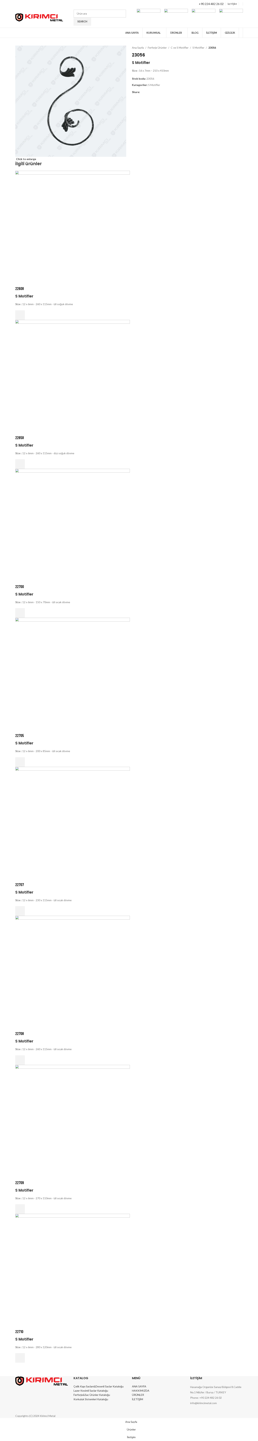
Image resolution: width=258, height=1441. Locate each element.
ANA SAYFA (139, 1386)
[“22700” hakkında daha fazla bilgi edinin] (20, 613)
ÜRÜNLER (138, 1394)
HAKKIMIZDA (140, 1390)
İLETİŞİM (137, 1399)
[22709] (72, 1121)
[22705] (72, 674)
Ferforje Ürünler (157, 47)
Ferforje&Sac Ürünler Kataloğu (92, 1394)
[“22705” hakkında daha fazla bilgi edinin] (20, 762)
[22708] (72, 973)
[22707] (72, 823)
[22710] (72, 1270)
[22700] (72, 526)
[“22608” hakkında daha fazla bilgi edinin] (20, 315)
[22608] (72, 228)
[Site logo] (39, 17)
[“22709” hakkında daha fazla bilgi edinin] (20, 1209)
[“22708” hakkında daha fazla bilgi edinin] (20, 1060)
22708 (19, 1033)
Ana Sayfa (138, 47)
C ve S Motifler (179, 47)
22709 (19, 1182)
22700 (19, 586)
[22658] (72, 376)
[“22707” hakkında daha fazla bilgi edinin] (20, 911)
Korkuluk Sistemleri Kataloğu (91, 1399)
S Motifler (198, 47)
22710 (19, 1331)
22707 (19, 884)
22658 (19, 437)
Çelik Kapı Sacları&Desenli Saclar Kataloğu (99, 1386)
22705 (19, 735)
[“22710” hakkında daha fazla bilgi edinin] (20, 1358)
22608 (19, 288)
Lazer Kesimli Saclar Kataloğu (91, 1390)
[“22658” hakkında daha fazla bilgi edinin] (20, 464)
